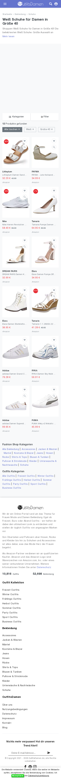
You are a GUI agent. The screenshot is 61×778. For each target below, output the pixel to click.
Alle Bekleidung (10, 449)
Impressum (8, 718)
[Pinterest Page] (30, 767)
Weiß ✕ (30, 130)
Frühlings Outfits (11, 480)
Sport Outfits (38, 484)
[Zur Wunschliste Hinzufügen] (24, 141)
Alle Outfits (8, 476)
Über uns (7, 705)
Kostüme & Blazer (24, 453)
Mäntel (7, 453)
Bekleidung (20, 14)
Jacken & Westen (47, 449)
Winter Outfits (45, 476)
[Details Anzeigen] (24, 147)
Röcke (5, 457)
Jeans (39, 453)
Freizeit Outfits (26, 476)
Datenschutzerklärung (38, 776)
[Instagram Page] (35, 767)
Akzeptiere (17, 776)
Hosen (49, 453)
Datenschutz (44, 568)
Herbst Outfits (32, 480)
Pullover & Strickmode (14, 461)
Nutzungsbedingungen (15, 709)
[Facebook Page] (26, 767)
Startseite (7, 14)
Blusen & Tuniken (39, 457)
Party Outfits (20, 484)
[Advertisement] (30, 74)
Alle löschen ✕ (12, 130)
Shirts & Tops (19, 457)
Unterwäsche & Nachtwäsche (18, 685)
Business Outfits (11, 488)
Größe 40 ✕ (46, 130)
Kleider (33, 461)
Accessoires (28, 449)
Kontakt (6, 723)
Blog (5, 728)
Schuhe (32, 14)
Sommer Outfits (11, 608)
